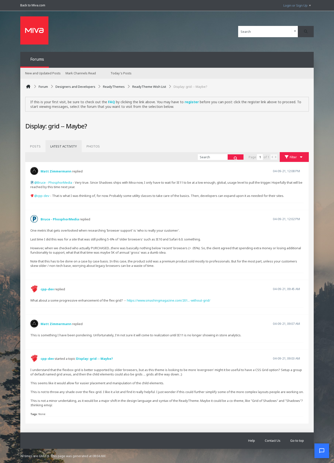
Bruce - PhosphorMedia (54, 182)
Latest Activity (63, 146)
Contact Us (272, 440)
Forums (37, 59)
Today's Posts (121, 73)
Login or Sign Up (295, 5)
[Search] (306, 31)
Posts (35, 146)
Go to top (297, 440)
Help (251, 440)
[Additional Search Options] (295, 31)
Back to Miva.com (32, 5)
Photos (93, 146)
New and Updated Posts (43, 73)
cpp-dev (43, 195)
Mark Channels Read (81, 73)
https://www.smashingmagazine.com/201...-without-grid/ (168, 300)
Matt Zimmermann (56, 171)
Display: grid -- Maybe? (94, 358)
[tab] (35, 146)
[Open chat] (321, 450)
